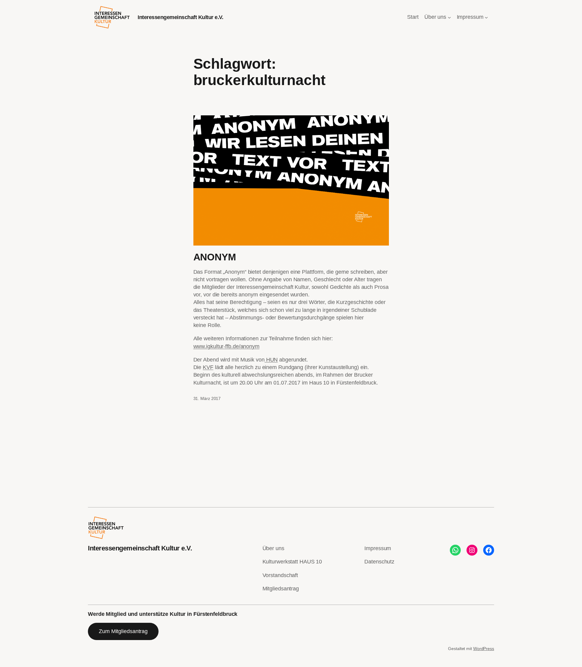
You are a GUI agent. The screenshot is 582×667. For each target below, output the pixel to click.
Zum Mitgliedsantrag (123, 631)
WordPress (483, 648)
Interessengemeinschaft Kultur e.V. (180, 17)
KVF (208, 367)
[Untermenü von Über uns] (449, 17)
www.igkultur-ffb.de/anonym (226, 346)
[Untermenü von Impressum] (486, 17)
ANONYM (214, 257)
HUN (271, 360)
